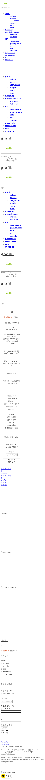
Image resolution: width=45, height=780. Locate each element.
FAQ (6, 57)
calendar (13, 50)
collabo (13, 16)
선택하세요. (11, 417)
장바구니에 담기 (7, 701)
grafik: (7, 14)
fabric (12, 25)
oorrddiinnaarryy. (12, 32)
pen (11, 48)
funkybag (9, 30)
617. (6, 39)
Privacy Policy (5, 744)
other (12, 27)
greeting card (15, 44)
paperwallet (10, 53)
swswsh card (15, 41)
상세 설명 (4, 473)
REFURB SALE (10, 55)
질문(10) (4, 482)
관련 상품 (4, 485)
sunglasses (14, 21)
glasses (13, 18)
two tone (13, 37)
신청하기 (4, 728)
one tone (13, 34)
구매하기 (4, 640)
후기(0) (3, 480)
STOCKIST (9, 60)
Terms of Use (5, 742)
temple (12, 23)
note (11, 46)
